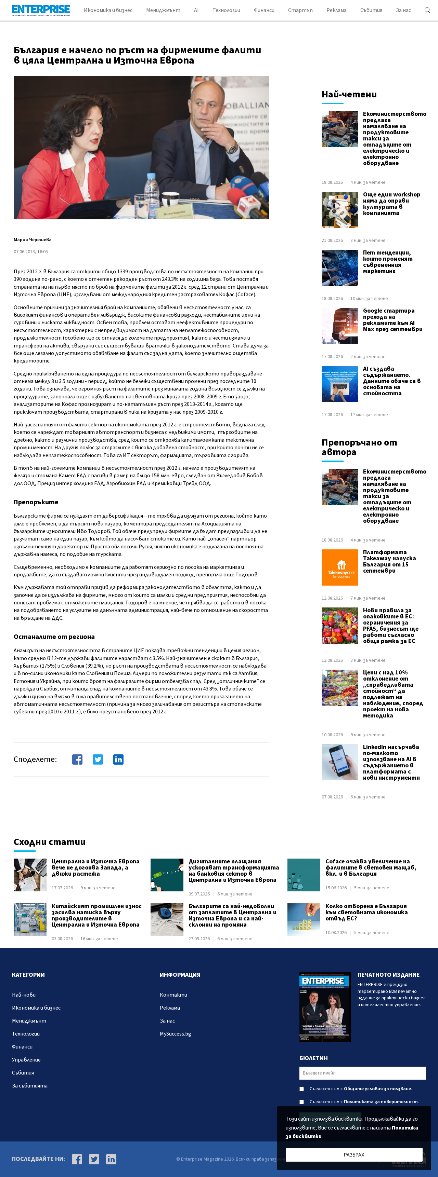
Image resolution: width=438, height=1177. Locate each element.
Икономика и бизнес (108, 10)
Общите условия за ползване (377, 1088)
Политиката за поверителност (381, 1101)
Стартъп (300, 10)
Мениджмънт (163, 10)
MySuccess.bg (175, 1034)
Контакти (173, 995)
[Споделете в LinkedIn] (118, 759)
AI (196, 10)
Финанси (264, 10)
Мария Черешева (33, 239)
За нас (403, 10)
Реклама (336, 10)
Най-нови (24, 995)
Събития (371, 10)
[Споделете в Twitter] (98, 759)
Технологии (226, 10)
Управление (26, 1060)
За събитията (30, 1086)
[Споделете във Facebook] (77, 759)
